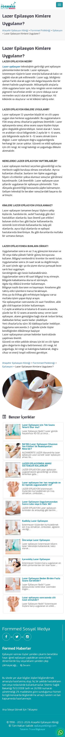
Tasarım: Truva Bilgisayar (32, 729)
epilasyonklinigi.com (45, 725)
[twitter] (17, 637)
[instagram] (27, 637)
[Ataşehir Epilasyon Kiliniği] (8, 4)
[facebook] (6, 637)
